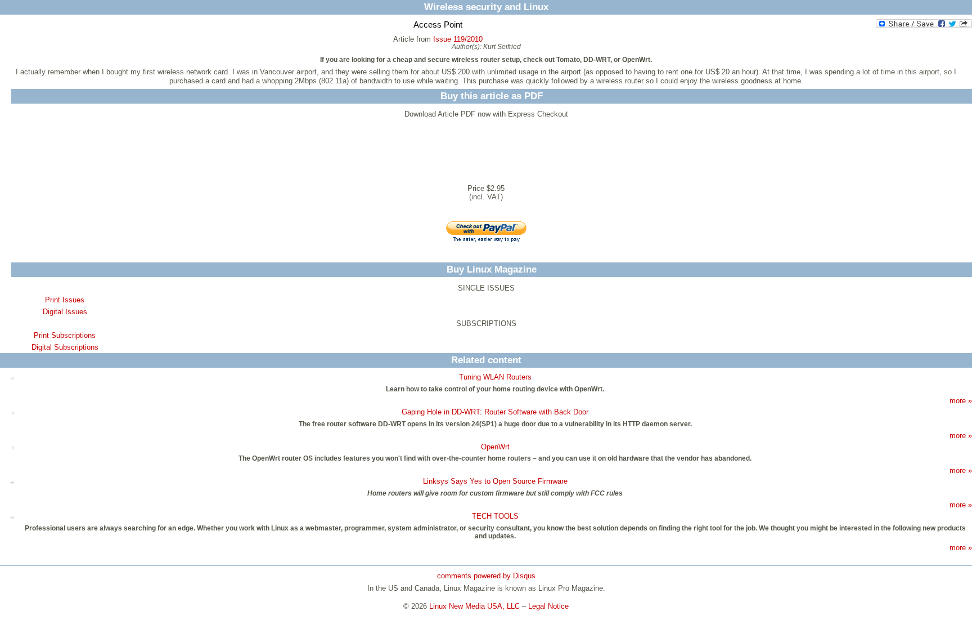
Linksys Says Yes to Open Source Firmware (495, 481)
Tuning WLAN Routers (495, 377)
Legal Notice (548, 606)
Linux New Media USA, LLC (474, 606)
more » (961, 400)
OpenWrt (495, 447)
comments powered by (486, 576)
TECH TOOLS (495, 516)
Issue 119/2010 (458, 39)
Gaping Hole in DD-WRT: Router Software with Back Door (495, 412)
